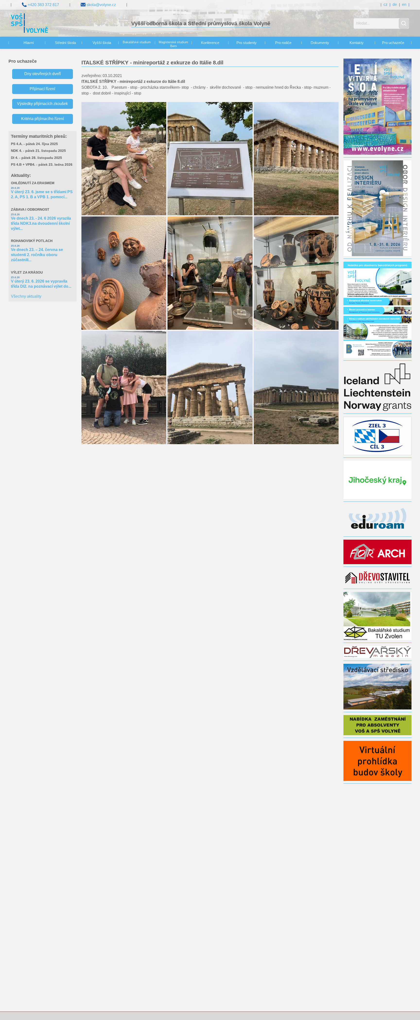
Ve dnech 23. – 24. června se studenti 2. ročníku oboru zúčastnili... (37, 255)
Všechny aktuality (26, 296)
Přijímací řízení (42, 89)
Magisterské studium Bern (173, 44)
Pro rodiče (283, 43)
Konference (210, 43)
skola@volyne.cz (101, 5)
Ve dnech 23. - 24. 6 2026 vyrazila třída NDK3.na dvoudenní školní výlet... (41, 223)
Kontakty (357, 43)
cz (385, 4)
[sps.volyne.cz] (29, 23)
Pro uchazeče (393, 43)
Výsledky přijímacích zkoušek (42, 104)
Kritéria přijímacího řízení (42, 119)
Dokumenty (320, 43)
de (395, 4)
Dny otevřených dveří (42, 74)
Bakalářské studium (137, 42)
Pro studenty (246, 43)
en (404, 4)
